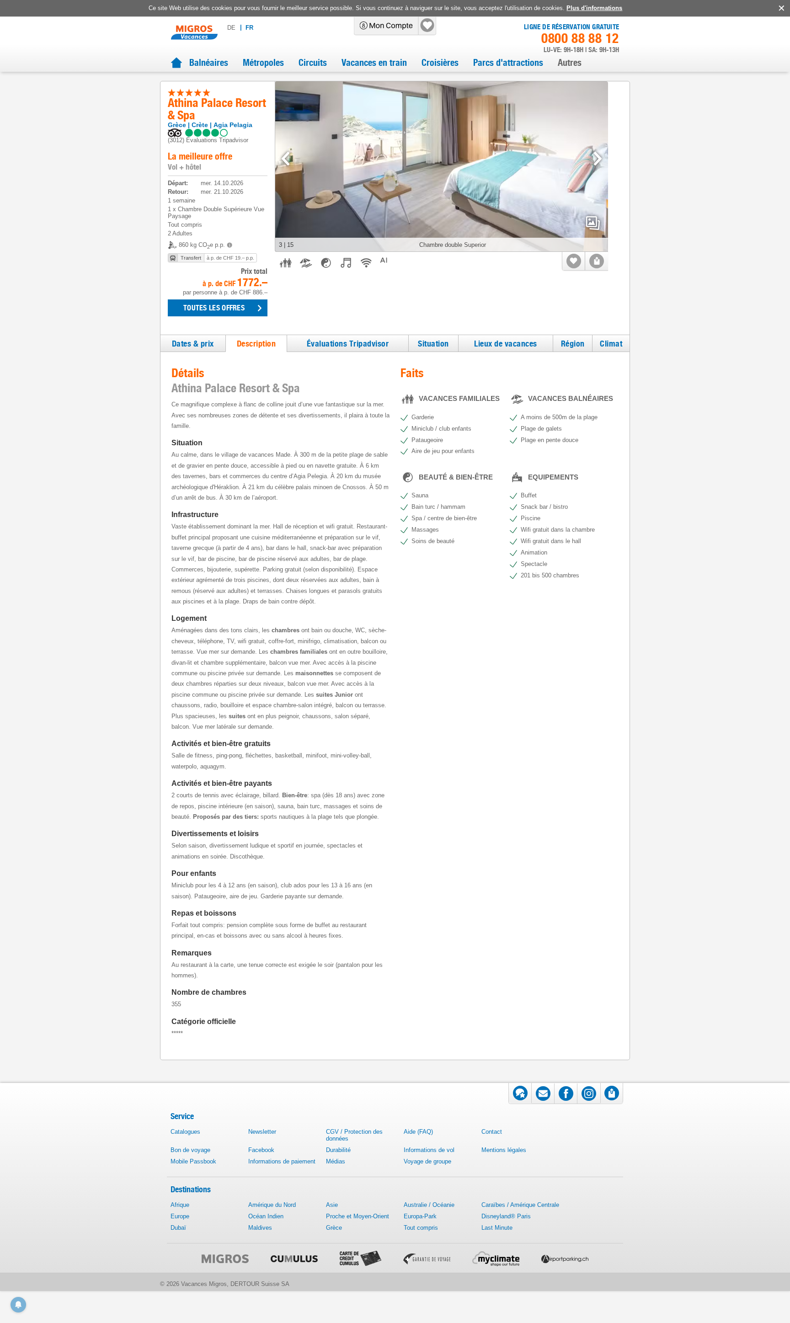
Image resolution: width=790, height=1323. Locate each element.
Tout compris (421, 1227)
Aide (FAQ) (418, 1131)
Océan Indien (265, 1216)
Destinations (191, 1189)
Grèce (177, 124)
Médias (335, 1161)
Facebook (261, 1150)
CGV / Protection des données (354, 1135)
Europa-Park (420, 1216)
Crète (200, 124)
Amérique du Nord (272, 1204)
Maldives (260, 1227)
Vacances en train (374, 62)
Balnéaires (208, 62)
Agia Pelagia (233, 124)
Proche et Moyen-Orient (357, 1216)
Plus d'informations (594, 8)
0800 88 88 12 (580, 38)
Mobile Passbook (193, 1161)
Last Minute (496, 1227)
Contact (491, 1131)
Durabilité (338, 1150)
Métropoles (263, 62)
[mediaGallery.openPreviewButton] (441, 166)
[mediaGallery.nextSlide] (597, 158)
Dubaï (178, 1227)
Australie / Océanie (429, 1204)
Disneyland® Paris (506, 1216)
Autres (570, 62)
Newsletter (262, 1131)
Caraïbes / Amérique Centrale (520, 1204)
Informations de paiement (281, 1161)
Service (182, 1116)
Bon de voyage (190, 1150)
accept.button (780, 8)
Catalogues (185, 1131)
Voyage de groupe (427, 1161)
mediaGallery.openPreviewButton (593, 223)
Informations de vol (429, 1150)
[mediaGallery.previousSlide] (285, 158)
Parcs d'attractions (508, 62)
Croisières (440, 62)
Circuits (313, 62)
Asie (332, 1204)
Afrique (180, 1204)
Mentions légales (503, 1150)
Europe (180, 1216)
